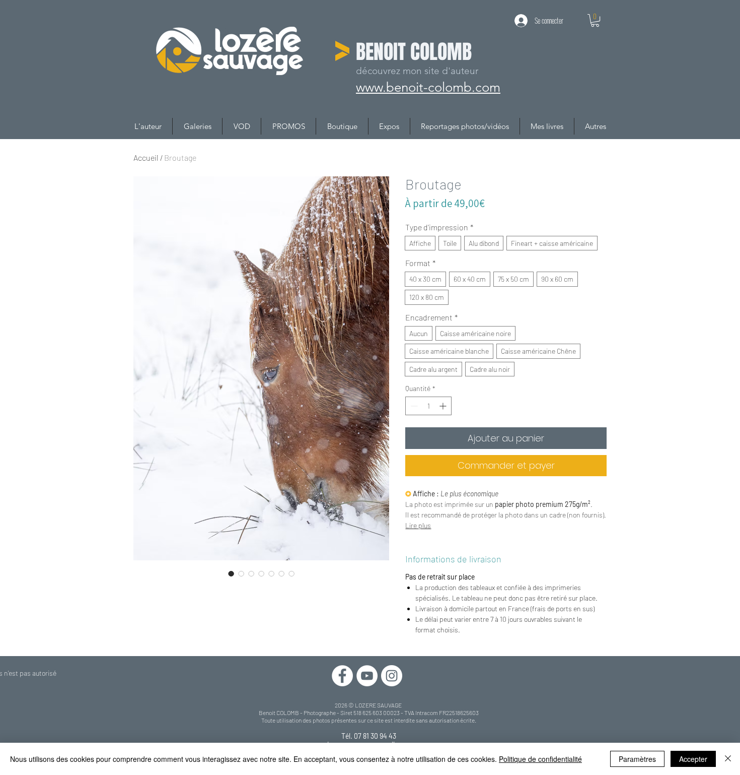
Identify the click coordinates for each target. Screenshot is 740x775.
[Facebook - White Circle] (342, 675)
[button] (595, 20)
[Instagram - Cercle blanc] (391, 675)
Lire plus (418, 525)
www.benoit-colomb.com (429, 86)
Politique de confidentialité (540, 759)
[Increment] (443, 406)
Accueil (146, 157)
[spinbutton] (428, 406)
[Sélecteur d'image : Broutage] (231, 573)
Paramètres (637, 759)
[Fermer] (728, 759)
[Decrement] (413, 406)
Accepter (693, 759)
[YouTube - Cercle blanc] (367, 675)
